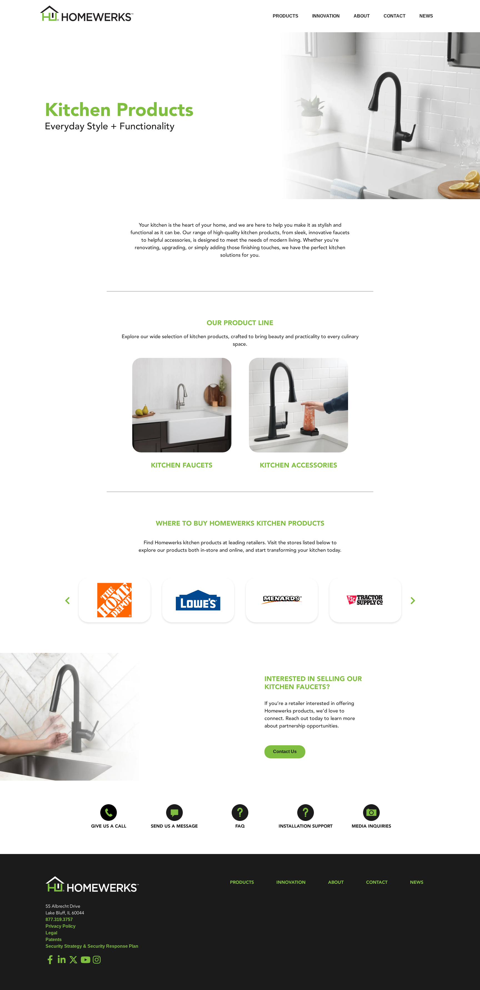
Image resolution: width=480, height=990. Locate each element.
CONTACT (377, 882)
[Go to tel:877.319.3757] (108, 817)
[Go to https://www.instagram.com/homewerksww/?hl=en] (96, 960)
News (416, 882)
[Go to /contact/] (174, 817)
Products (242, 882)
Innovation (291, 882)
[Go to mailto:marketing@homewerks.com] (371, 817)
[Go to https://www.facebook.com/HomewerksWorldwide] (50, 960)
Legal (51, 932)
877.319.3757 (59, 919)
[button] (67, 601)
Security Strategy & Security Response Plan (92, 946)
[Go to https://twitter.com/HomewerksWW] (73, 960)
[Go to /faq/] (240, 817)
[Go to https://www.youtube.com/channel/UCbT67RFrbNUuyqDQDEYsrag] (85, 960)
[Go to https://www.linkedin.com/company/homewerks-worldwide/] (61, 960)
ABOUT (336, 882)
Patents (54, 939)
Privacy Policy (61, 926)
